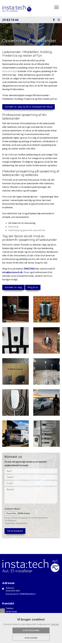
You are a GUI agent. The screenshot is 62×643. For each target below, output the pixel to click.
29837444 (29, 268)
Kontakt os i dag (13, 287)
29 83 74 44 (10, 20)
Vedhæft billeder (12, 508)
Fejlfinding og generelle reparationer (27, 230)
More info (55, 624)
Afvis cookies (31, 638)
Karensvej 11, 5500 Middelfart (21, 594)
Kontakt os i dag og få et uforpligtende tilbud (28, 106)
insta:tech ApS (9, 71)
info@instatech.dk (12, 272)
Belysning (13, 226)
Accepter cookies (31, 630)
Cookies (2, 610)
